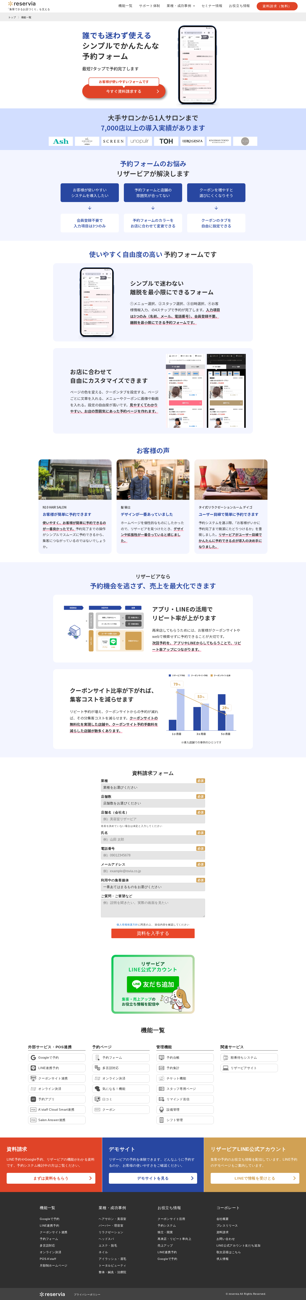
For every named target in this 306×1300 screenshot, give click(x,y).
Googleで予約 (50, 1219)
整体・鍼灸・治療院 (112, 1272)
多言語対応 (47, 1245)
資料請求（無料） (277, 6)
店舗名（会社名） (115, 812)
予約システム (167, 1225)
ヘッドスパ (106, 1238)
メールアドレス (113, 864)
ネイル (103, 1252)
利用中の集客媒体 (115, 880)
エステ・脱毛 (108, 1245)
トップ (12, 17)
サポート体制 (149, 5)
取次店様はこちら (228, 1252)
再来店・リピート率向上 (175, 1238)
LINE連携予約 (49, 1225)
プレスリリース (227, 1225)
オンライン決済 (50, 1252)
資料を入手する (153, 933)
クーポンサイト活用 (171, 1219)
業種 (104, 781)
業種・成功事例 (112, 1208)
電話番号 (108, 848)
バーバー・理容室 (111, 1225)
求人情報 (222, 1258)
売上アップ (165, 1245)
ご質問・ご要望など (116, 896)
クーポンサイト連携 (53, 1232)
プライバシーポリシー (87, 1294)
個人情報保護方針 (127, 924)
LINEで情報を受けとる (255, 1178)
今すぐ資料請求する (124, 91)
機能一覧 (125, 5)
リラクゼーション (111, 1232)
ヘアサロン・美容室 (112, 1219)
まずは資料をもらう (51, 1178)
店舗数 (106, 796)
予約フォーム (49, 1238)
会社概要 (222, 1219)
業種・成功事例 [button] (179, 5)
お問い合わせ (225, 1238)
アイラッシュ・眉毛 (112, 1258)
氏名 (104, 833)
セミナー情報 (212, 5)
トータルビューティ (112, 1265)
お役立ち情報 (239, 5)
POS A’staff (48, 1258)
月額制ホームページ (53, 1265)
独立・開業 (165, 1232)
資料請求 (222, 1232)
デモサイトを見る (153, 1178)
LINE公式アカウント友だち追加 (238, 1245)
